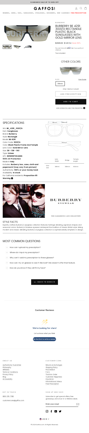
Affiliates (6, 370)
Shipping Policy (51, 367)
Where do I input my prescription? (25, 252)
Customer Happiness (54, 377)
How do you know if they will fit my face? (28, 268)
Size (70, 79)
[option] (44, 2)
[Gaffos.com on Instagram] (47, 411)
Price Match (50, 370)
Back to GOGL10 (46, 282)
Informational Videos (54, 381)
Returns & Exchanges (54, 365)
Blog (4, 377)
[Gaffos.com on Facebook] (51, 411)
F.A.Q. (48, 372)
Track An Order (51, 374)
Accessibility (7, 379)
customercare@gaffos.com (13, 400)
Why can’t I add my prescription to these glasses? (32, 257)
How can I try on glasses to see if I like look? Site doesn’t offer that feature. (42, 263)
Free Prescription (52, 384)
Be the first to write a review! (44, 339)
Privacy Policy (8, 374)
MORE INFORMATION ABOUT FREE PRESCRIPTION (69, 108)
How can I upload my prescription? (25, 247)
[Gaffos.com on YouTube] (55, 411)
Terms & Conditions (10, 372)
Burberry (60, 22)
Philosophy (7, 367)
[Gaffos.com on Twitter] (60, 411)
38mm (60, 83)
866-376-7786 (8, 396)
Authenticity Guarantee (12, 365)
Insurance (50, 379)
